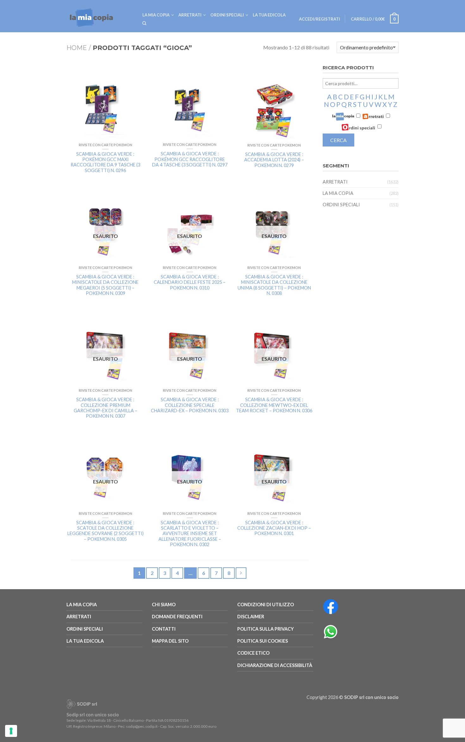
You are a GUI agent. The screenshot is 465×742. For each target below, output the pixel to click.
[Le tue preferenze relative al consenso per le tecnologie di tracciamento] (11, 731)
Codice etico (253, 653)
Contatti (164, 629)
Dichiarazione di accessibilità (274, 665)
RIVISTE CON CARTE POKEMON (105, 145)
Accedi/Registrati (319, 19)
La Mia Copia (156, 14)
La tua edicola (269, 14)
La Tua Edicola (85, 641)
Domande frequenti (177, 616)
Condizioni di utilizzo (265, 604)
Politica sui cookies (262, 641)
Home (76, 48)
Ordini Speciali (227, 14)
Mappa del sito (170, 641)
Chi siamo (164, 604)
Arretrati (190, 14)
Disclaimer (250, 616)
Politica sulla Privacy (265, 629)
